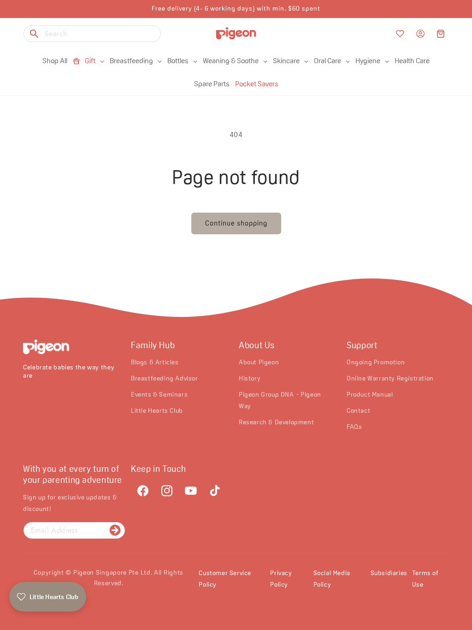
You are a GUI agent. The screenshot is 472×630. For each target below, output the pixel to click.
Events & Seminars (159, 394)
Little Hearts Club (157, 410)
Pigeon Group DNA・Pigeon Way (280, 400)
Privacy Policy (281, 578)
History (249, 378)
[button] (441, 34)
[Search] (34, 34)
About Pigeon (259, 362)
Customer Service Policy (225, 578)
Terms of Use (425, 578)
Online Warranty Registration (390, 378)
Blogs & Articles (155, 362)
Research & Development (276, 422)
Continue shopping (236, 223)
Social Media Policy (331, 578)
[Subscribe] (115, 530)
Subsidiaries (389, 573)
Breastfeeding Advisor (164, 378)
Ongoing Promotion (376, 362)
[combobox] (92, 33)
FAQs (354, 426)
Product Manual (370, 394)
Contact (358, 410)
